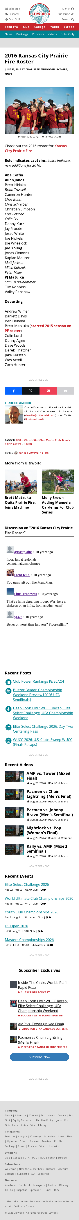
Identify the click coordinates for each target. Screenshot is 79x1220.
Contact (33, 1115)
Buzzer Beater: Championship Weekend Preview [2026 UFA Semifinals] (37, 694)
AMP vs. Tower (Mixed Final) (48, 776)
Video (43, 1146)
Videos (52, 34)
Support (22, 1173)
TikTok (9, 1189)
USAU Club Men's (42, 440)
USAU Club (23, 440)
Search (66, 19)
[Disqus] (39, 599)
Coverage (35, 1136)
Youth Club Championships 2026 (31, 912)
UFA (27, 1157)
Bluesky (63, 1185)
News (8, 34)
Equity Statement (23, 1120)
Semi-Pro (11, 27)
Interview (50, 1136)
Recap (21, 1146)
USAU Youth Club (33, 917)
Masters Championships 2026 (29, 939)
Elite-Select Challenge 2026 (27, 884)
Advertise (20, 1115)
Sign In (66, 9)
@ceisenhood (34, 419)
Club (26, 27)
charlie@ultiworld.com (40, 415)
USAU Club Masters (33, 945)
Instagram (39, 1185)
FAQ (32, 1173)
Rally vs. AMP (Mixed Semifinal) (47, 849)
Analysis (22, 1136)
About (8, 1115)
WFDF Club (31, 903)
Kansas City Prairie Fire (33, 452)
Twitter (52, 1185)
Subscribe (64, 14)
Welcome (10, 1168)
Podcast (34, 1141)
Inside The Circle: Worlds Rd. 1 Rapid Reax (42, 985)
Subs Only (67, 34)
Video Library (39, 1125)
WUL (42, 1157)
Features (10, 1136)
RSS (56, 1189)
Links (61, 1136)
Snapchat (21, 1189)
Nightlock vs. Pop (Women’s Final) (44, 830)
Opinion (12, 1141)
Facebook (25, 1185)
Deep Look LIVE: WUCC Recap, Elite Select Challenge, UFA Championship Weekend (43, 713)
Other (23, 1141)
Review (32, 1146)
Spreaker (35, 1189)
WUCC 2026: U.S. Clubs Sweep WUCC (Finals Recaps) (42, 742)
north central (13, 443)
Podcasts (38, 34)
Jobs (58, 1120)
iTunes (47, 1189)
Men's (66, 440)
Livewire (61, 69)
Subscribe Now (39, 1057)
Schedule (14, 9)
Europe (69, 27)
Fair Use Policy (45, 1120)
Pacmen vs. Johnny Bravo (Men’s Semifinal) (50, 812)
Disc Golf (14, 19)
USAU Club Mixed (58, 783)
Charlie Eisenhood (38, 69)
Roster (28, 443)
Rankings (22, 34)
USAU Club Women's (60, 838)
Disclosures (48, 1115)
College (39, 27)
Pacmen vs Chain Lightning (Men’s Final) (49, 794)
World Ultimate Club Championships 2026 (39, 898)
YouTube (10, 1185)
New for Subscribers (31, 1168)
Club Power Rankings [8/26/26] (38, 681)
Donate (61, 1115)
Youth (54, 27)
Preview (46, 1141)
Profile (58, 1141)
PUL (34, 1157)
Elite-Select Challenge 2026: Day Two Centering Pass (43, 729)
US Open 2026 (16, 926)
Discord (13, 14)
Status (24, 1125)
